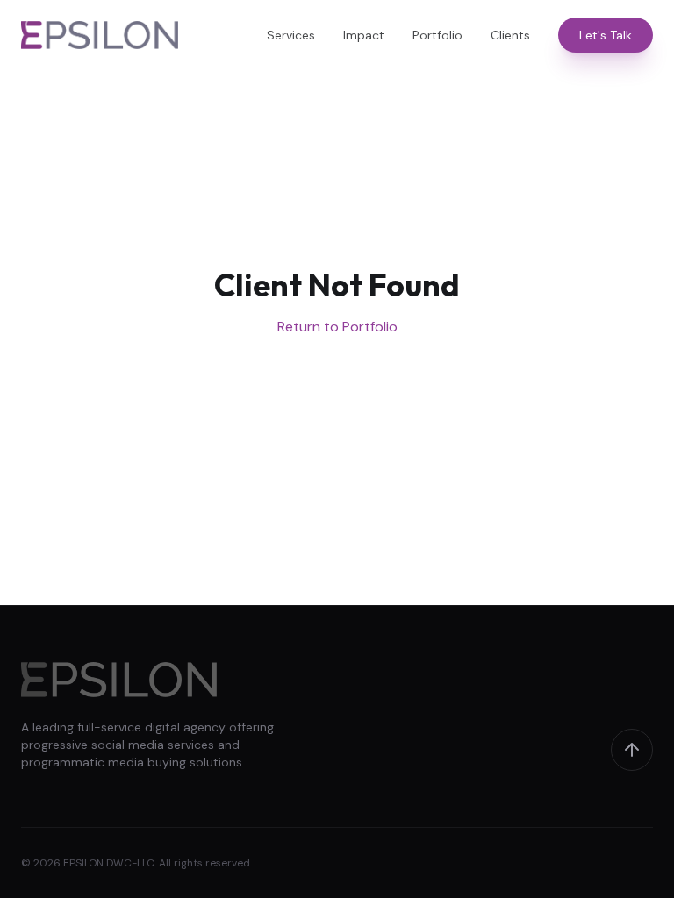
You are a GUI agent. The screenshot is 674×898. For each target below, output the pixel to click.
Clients (510, 35)
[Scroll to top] (632, 750)
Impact (363, 35)
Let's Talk (605, 35)
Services (291, 35)
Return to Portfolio (337, 326)
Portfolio (437, 35)
